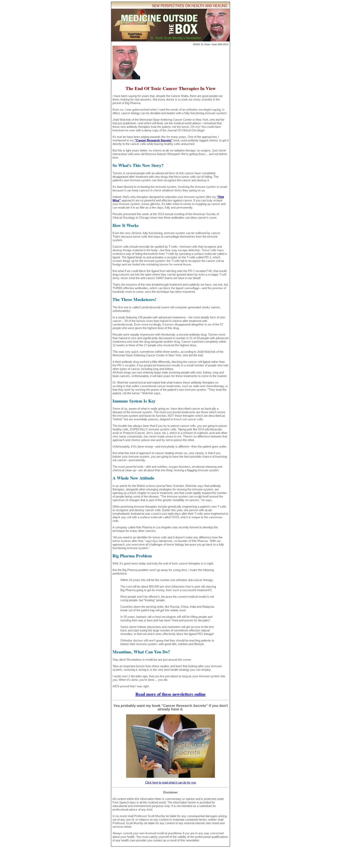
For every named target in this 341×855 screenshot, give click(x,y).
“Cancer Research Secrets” (154, 140)
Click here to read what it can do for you (170, 782)
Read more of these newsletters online (170, 694)
